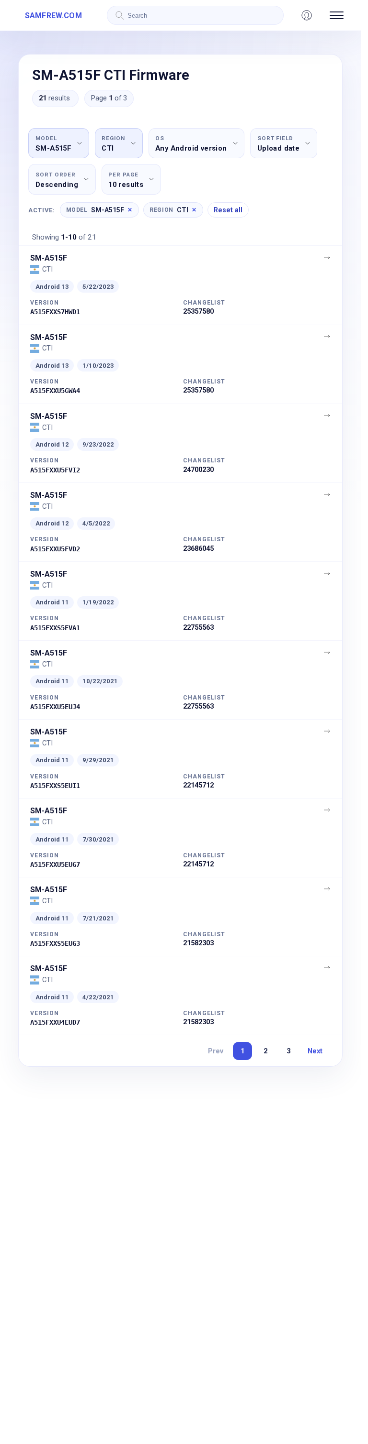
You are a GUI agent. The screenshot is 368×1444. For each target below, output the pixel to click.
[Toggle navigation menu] (337, 15)
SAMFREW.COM (53, 15)
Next (315, 1051)
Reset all (228, 210)
